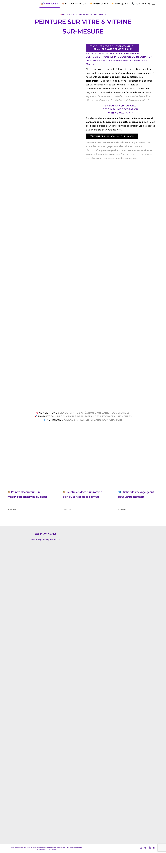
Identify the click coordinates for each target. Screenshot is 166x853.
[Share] (149, 4)
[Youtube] (150, 847)
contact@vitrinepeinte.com (45, 540)
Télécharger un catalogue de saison (112, 136)
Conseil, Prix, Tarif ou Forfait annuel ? (113, 47)
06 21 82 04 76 (45, 534)
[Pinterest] (145, 847)
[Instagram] (141, 847)
